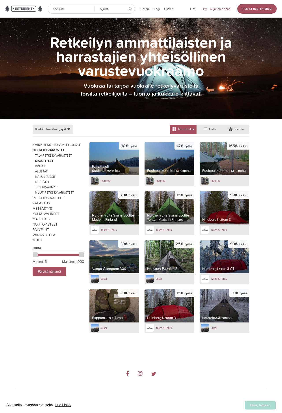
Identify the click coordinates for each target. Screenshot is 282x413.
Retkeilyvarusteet (50, 149)
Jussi (104, 279)
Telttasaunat (46, 187)
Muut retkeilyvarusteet (54, 192)
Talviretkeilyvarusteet (53, 155)
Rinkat (40, 166)
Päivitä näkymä (49, 271)
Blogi (156, 9)
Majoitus (41, 219)
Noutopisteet (45, 224)
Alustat (41, 171)
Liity (204, 9)
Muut (37, 240)
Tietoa (144, 9)
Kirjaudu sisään (220, 9)
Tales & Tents (109, 230)
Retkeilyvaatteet (48, 197)
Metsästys (42, 208)
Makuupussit (45, 176)
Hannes (105, 181)
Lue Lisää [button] (63, 405)
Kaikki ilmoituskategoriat (56, 144)
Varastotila (44, 234)
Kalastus (41, 203)
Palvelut (41, 229)
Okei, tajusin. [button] (260, 405)
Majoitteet (44, 161)
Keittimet (42, 182)
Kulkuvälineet (46, 213)
